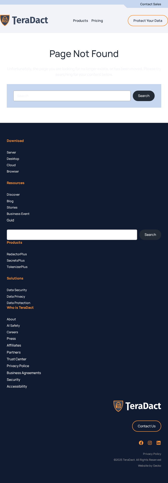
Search (143, 95)
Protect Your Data (147, 20)
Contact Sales (150, 4)
